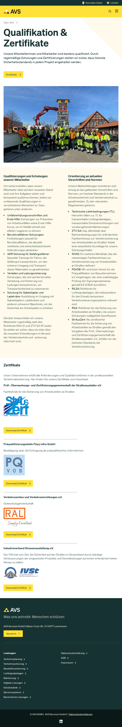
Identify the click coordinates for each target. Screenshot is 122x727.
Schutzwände (11, 687)
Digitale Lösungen (13, 682)
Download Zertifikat (16, 430)
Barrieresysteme (13, 692)
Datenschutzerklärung (73, 653)
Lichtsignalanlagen (14, 673)
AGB (63, 657)
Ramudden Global (94, 2)
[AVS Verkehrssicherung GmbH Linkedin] (61, 722)
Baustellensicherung (15, 668)
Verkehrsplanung (13, 659)
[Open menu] (116, 11)
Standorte (11, 633)
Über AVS (9, 22)
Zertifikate (11, 74)
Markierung (10, 678)
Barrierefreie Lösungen (16, 697)
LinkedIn (114, 2)
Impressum (67, 662)
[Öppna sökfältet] (112, 11)
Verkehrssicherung (14, 663)
